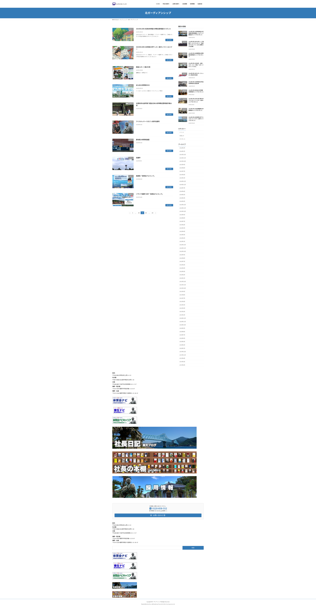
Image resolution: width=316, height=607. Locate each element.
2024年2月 (182, 201)
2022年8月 (182, 258)
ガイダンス (182, 139)
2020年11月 (182, 321)
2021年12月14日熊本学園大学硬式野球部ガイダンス (153, 29)
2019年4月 (182, 365)
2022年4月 (182, 268)
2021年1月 (182, 315)
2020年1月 (182, 348)
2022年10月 (182, 251)
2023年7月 (182, 221)
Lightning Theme (157, 604)
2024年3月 (182, 198)
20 (146, 213)
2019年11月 (182, 355)
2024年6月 (182, 191)
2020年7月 (182, 335)
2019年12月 (182, 351)
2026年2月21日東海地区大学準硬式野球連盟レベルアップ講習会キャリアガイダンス (196, 33)
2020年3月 (182, 341)
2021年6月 (182, 301)
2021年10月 (182, 288)
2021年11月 (182, 284)
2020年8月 (182, 331)
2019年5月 (182, 361)
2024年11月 (182, 184)
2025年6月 (182, 174)
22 (152, 213)
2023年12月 (182, 204)
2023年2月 (182, 238)
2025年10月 (182, 161)
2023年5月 (182, 228)
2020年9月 (182, 328)
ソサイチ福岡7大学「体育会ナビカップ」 (150, 194)
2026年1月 (182, 151)
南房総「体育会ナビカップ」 (145, 176)
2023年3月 (182, 234)
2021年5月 (182, 304)
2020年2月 (182, 345)
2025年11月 (182, 158)
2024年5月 (182, 194)
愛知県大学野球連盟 (142, 140)
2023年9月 (182, 214)
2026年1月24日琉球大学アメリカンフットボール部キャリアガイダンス (196, 118)
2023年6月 (182, 224)
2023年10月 (182, 211)
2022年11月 (182, 248)
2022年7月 (182, 261)
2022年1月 (182, 278)
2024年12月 (182, 181)
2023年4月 (182, 231)
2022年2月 (182, 274)
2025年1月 (182, 178)
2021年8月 (182, 295)
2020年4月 (182, 338)
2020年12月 (182, 318)
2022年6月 (182, 264)
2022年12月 (182, 244)
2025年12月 (182, 154)
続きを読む (169, 40)
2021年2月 (182, 311)
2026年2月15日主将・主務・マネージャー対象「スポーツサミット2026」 (196, 65)
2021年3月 (182, 308)
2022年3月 (182, 271)
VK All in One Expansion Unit (168, 604)
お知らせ (181, 135)
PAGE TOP (307, 587)
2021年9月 (182, 291)
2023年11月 (182, 208)
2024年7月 (182, 188)
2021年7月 (182, 298)
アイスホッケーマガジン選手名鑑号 (148, 121)
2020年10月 (182, 325)
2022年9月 (182, 254)
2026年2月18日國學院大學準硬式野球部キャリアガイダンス (196, 55)
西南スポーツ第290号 (143, 67)
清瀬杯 (138, 158)
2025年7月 (182, 171)
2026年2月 (182, 148)
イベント (181, 132)
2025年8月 (182, 168)
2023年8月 (182, 218)
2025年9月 (182, 164)
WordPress (149, 604)
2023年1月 (182, 241)
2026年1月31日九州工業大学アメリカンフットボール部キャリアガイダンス (196, 100)
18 (139, 213)
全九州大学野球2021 (143, 85)
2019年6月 (182, 358)
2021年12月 (182, 281)
